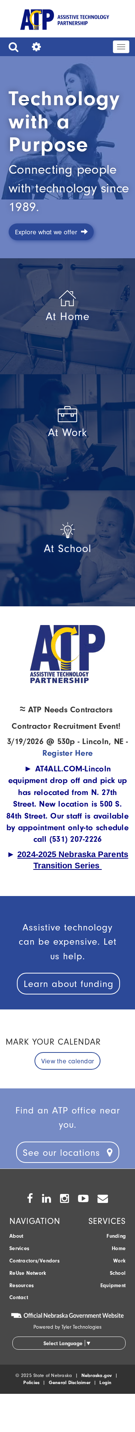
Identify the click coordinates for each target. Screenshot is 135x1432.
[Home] (64, 21)
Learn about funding (69, 983)
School (118, 1273)
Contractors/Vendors (34, 1261)
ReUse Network (27, 1273)
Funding (116, 1236)
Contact (18, 1297)
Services (19, 1248)
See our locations (65, 1152)
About (16, 1236)
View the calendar (67, 1061)
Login (105, 1382)
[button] (11, 46)
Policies (31, 1382)
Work (119, 1261)
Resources (21, 1285)
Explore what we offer (48, 232)
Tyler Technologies (82, 1327)
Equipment (113, 1285)
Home (119, 1248)
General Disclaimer (70, 1382)
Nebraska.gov (96, 1375)
